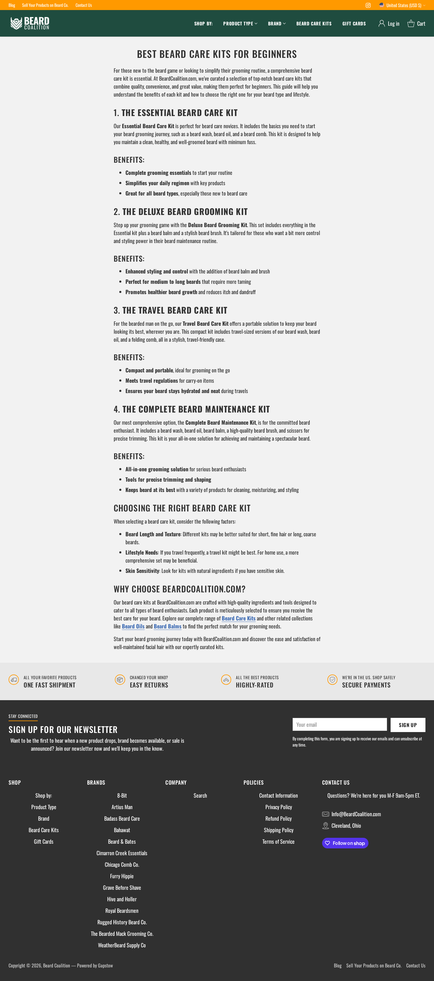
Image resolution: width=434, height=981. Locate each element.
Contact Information (278, 795)
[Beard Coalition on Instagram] (368, 6)
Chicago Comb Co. (122, 864)
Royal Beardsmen (121, 910)
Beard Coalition (56, 965)
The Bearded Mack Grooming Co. (122, 933)
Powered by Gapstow (95, 965)
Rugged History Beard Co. (122, 922)
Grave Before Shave (122, 887)
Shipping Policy (278, 830)
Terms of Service (278, 841)
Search (200, 795)
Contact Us (415, 965)
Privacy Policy (278, 807)
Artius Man (122, 807)
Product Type (43, 807)
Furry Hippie (122, 876)
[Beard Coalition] (30, 23)
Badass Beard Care (122, 818)
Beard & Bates (122, 841)
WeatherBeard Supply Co (122, 945)
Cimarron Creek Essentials (122, 853)
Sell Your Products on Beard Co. (374, 965)
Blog (338, 965)
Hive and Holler (122, 899)
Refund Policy (278, 818)
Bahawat (122, 830)
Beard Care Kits (44, 830)
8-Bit (122, 795)
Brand (43, 818)
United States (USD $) (403, 5)
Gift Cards (43, 841)
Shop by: (43, 795)
